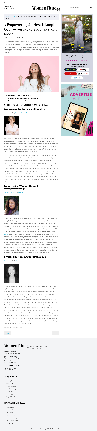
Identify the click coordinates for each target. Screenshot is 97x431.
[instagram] (4, 8)
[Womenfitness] (46, 8)
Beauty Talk (35, 2)
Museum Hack (19, 261)
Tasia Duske (7, 261)
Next (55, 333)
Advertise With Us (10, 351)
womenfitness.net (37, 348)
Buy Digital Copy (71, 60)
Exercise (27, 2)
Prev (7, 333)
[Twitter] (9, 8)
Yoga (67, 2)
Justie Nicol (7, 113)
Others (12, 16)
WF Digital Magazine (10, 356)
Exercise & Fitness (12, 386)
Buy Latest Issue (11, 2)
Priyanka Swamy (9, 193)
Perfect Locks (22, 193)
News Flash (73, 2)
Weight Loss (43, 2)
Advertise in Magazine (13, 418)
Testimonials (10, 410)
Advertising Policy (12, 421)
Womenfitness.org (40, 429)
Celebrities (20, 2)
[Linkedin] (11, 8)
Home (7, 16)
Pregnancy (62, 2)
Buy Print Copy (82, 60)
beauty (6, 234)
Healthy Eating (53, 2)
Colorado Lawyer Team (22, 113)
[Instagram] (5, 369)
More (86, 2)
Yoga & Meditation (12, 397)
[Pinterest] (13, 8)
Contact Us (7, 361)
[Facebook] (6, 8)
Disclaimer (9, 413)
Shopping (81, 2)
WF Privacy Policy (11, 415)
